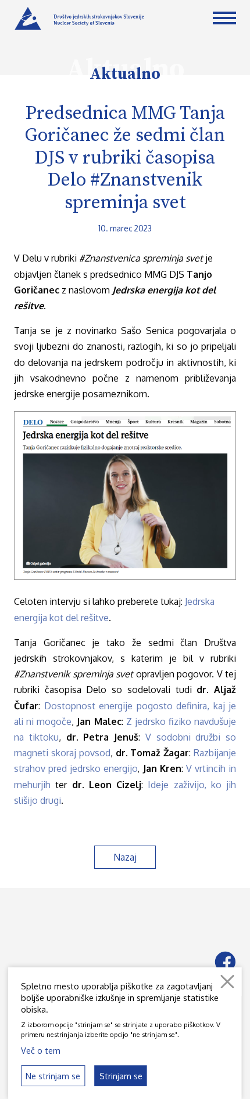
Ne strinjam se (53, 1076)
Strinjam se (120, 1076)
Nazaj (125, 857)
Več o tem (40, 1050)
